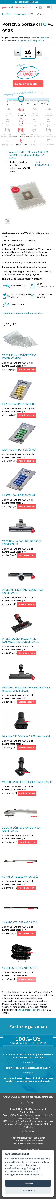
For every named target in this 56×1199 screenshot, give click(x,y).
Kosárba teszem (26, 83)
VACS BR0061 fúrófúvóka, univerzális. (27, 782)
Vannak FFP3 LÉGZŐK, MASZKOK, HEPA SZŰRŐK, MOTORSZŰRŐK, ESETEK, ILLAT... (28, 155)
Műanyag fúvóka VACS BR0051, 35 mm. (26, 736)
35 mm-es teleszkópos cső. (20, 876)
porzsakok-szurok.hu (17, 7)
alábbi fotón (44, 38)
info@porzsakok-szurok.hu (26, 2)
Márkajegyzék (20, 14)
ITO (31, 14)
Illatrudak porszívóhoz (19, 404)
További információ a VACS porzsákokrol (22, 313)
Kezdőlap (6, 14)
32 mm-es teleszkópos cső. (20, 922)
